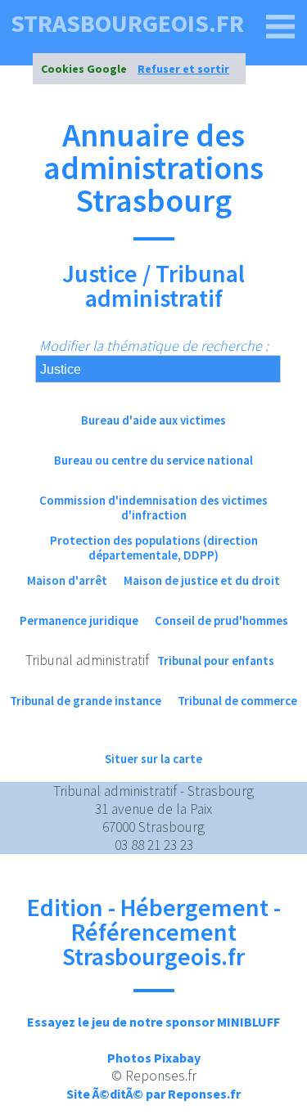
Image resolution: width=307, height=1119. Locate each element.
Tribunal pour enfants (215, 660)
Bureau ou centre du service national (153, 460)
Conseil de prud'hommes (221, 620)
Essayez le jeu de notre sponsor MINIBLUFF (153, 1021)
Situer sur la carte (153, 758)
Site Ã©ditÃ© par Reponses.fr (153, 1093)
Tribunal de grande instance (85, 700)
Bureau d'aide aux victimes (153, 420)
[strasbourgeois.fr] (280, 27)
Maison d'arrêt (67, 580)
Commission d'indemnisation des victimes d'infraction (153, 507)
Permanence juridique (79, 620)
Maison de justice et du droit (202, 580)
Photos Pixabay (154, 1057)
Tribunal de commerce (237, 700)
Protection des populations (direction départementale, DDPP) (154, 548)
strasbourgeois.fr (127, 23)
